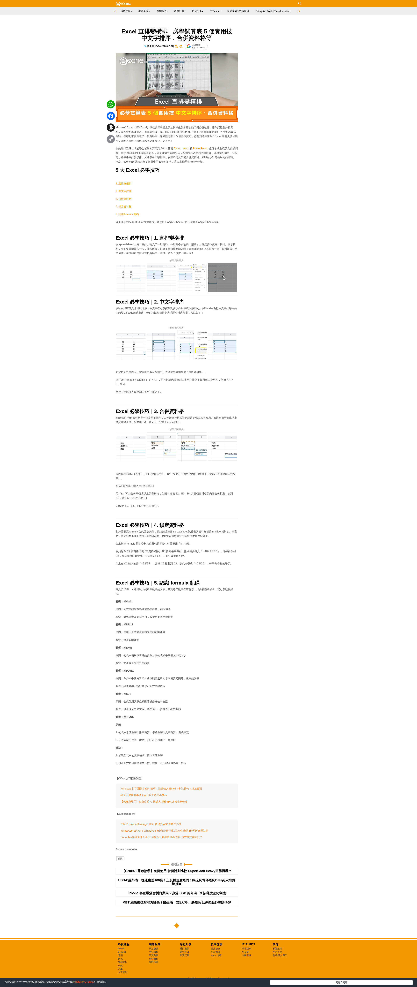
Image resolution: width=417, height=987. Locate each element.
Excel (177, 148)
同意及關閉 (341, 982)
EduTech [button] (196, 11)
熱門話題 (153, 962)
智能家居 (122, 962)
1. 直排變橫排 (123, 183)
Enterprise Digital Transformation (272, 11)
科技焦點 (124, 944)
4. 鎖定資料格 (123, 206)
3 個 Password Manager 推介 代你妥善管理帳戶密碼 (151, 824)
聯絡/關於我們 (280, 955)
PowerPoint (200, 148)
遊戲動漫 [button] (161, 11)
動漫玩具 (184, 955)
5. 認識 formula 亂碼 (127, 214)
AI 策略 (245, 952)
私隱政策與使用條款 (83, 981)
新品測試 (215, 952)
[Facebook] (111, 117)
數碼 (120, 958)
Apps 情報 (216, 955)
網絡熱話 (153, 948)
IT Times (248, 944)
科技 (120, 858)
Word (186, 148)
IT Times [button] (214, 11)
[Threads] (111, 128)
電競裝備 (184, 952)
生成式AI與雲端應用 (238, 11)
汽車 (120, 969)
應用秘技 (215, 948)
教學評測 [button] (179, 11)
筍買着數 (153, 955)
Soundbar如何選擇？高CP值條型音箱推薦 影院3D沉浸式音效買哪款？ (161, 837)
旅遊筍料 (153, 958)
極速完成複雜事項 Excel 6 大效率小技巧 (144, 795)
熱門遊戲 (184, 948)
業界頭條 (246, 948)
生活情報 (153, 952)
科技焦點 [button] (125, 11)
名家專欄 (246, 955)
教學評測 (217, 944)
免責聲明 (277, 952)
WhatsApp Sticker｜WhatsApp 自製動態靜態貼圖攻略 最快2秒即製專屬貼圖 (164, 830)
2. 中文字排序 (123, 191)
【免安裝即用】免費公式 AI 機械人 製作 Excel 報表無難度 (154, 801)
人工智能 (122, 972)
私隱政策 (277, 948)
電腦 (120, 955)
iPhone (121, 948)
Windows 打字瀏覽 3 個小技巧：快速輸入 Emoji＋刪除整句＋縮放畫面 (161, 788)
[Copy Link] (111, 140)
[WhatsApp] (111, 105)
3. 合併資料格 (123, 198)
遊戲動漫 (186, 944)
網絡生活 (155, 944)
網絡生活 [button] (143, 11)
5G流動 (122, 952)
